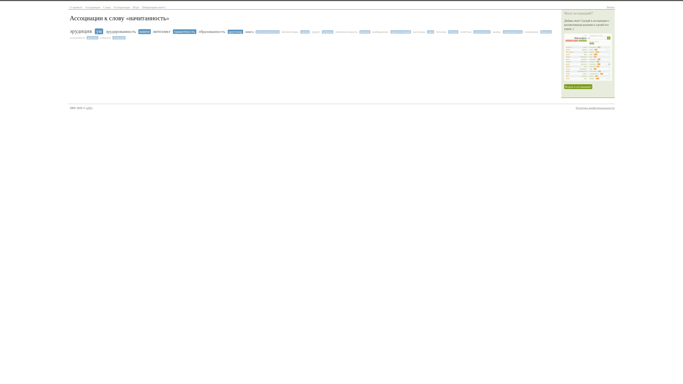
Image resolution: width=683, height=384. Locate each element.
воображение (380, 32)
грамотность (184, 31)
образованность (212, 31)
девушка (93, 37)
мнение (364, 32)
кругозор (235, 32)
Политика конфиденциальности (595, 108)
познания (119, 37)
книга (249, 32)
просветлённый (400, 32)
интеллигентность (267, 32)
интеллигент (482, 32)
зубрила (327, 32)
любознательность (346, 32)
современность (513, 32)
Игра (136, 7)
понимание (531, 32)
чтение (453, 32)
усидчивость (77, 37)
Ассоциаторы (121, 7)
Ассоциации (92, 7)
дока (430, 32)
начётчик (465, 32)
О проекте (76, 7)
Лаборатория (154, 7)
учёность (105, 37)
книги (145, 31)
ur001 (89, 108)
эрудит (316, 32)
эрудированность (121, 31)
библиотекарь (290, 32)
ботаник (441, 32)
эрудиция (81, 31)
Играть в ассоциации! (578, 87)
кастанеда (419, 32)
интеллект (161, 31)
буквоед (546, 32)
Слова (107, 7)
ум (99, 31)
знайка (497, 32)
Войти (611, 7)
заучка (305, 32)
